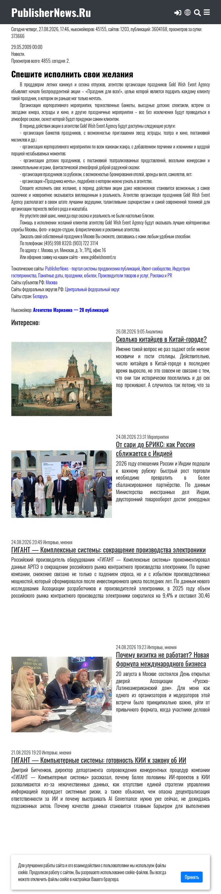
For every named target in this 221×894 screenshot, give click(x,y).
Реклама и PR (161, 275)
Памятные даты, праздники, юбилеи (67, 275)
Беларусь (40, 296)
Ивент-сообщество (156, 268)
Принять (192, 877)
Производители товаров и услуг (123, 275)
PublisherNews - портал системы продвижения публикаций (92, 268)
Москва (51, 282)
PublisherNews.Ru (51, 12)
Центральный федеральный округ (92, 289)
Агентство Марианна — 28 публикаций (70, 309)
